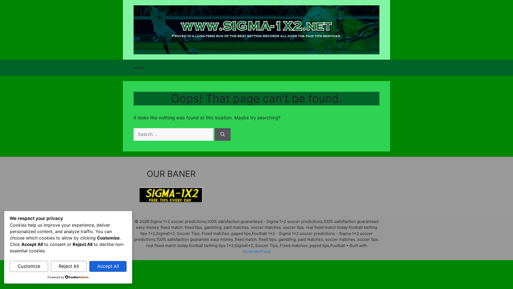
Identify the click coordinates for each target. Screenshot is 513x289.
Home (139, 67)
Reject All (69, 266)
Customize (29, 266)
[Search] (223, 134)
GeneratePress (256, 251)
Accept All (108, 266)
